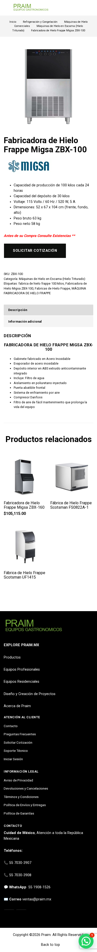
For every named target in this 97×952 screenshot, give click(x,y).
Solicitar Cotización (18, 742)
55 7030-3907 (20, 863)
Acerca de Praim (17, 706)
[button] (86, 941)
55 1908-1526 (39, 887)
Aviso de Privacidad (18, 780)
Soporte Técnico (16, 751)
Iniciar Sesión (13, 759)
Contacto (11, 726)
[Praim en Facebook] (21, 915)
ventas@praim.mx (36, 899)
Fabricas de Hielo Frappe (52, 288)
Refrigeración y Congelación (40, 21)
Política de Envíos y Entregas (25, 805)
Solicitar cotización (35, 251)
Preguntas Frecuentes (20, 734)
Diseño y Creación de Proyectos (29, 694)
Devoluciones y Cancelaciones (26, 788)
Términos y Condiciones (21, 797)
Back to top (50, 945)
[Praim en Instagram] (9, 915)
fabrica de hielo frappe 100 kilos (41, 283)
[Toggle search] (90, 8)
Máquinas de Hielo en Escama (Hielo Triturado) (52, 279)
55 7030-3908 (20, 875)
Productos (12, 657)
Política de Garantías (19, 813)
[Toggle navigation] (6, 8)
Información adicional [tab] (25, 321)
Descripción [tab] (17, 310)
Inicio (12, 21)
